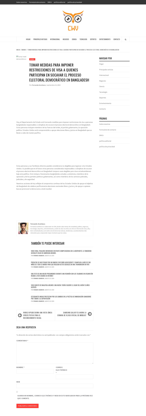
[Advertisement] (54, 106)
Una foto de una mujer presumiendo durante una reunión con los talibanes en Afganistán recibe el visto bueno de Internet (62, 275)
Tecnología (83, 39)
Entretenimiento (104, 39)
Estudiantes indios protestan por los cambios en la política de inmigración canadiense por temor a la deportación (61, 297)
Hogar (28, 39)
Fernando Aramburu (39, 85)
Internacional (55, 39)
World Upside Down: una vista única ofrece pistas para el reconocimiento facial (37, 315)
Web (18, 382)
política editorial (59, 2)
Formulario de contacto (37, 2)
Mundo (32, 59)
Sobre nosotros (21, 2)
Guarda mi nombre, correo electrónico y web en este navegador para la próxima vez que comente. (55, 397)
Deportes (93, 39)
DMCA (50, 2)
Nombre (20, 367)
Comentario (22, 341)
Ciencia (74, 39)
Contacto (116, 39)
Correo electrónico (61, 370)
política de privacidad (75, 2)
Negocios (66, 39)
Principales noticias (40, 39)
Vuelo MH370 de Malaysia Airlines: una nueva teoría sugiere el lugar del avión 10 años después (60, 286)
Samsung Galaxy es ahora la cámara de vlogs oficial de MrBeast (71, 314)
